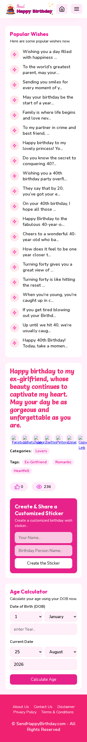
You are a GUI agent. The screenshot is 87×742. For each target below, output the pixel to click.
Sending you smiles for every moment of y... (45, 85)
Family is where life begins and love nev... (49, 115)
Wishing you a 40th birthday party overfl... (45, 176)
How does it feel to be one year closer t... (50, 252)
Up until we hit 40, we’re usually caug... (47, 328)
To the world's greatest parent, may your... (46, 69)
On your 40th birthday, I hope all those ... (46, 206)
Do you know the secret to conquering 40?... (49, 161)
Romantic (63, 462)
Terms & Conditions (57, 712)
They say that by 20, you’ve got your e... (43, 191)
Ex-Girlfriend (36, 462)
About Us (21, 706)
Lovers (41, 451)
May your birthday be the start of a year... (48, 100)
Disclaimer (66, 706)
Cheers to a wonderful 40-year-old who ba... (49, 237)
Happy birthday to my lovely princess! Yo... (44, 145)
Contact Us (43, 706)
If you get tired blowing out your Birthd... (46, 312)
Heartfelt (21, 470)
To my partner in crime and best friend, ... (49, 130)
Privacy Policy (24, 712)
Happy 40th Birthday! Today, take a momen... (45, 343)
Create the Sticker (43, 563)
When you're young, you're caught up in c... (50, 297)
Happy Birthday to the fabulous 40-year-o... (45, 221)
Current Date (21, 641)
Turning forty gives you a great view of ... (47, 267)
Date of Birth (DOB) (27, 606)
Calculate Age (43, 679)
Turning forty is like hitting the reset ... (49, 282)
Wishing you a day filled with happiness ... (47, 54)
